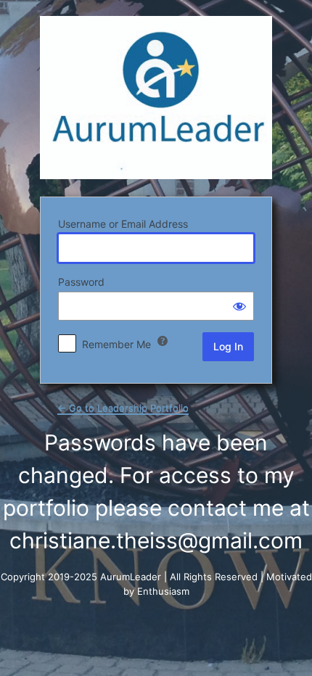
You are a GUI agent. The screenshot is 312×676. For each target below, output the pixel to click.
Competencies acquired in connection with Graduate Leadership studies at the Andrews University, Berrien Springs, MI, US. (156, 97)
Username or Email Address (123, 224)
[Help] (162, 341)
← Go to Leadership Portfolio (123, 407)
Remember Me (116, 344)
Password (81, 282)
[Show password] (239, 306)
